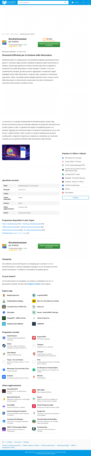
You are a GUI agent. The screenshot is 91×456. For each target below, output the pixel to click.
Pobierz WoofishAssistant (10, 224)
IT (84, 2)
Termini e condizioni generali (11, 445)
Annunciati (17, 442)
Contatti (9, 442)
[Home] (3, 34)
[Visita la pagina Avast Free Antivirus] (49, 39)
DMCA (73, 445)
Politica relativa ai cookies (31, 445)
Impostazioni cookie (8, 447)
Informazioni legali (63, 445)
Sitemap (26, 442)
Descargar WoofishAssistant (33, 230)
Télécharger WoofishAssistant (31, 224)
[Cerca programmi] (65, 2)
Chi (3, 442)
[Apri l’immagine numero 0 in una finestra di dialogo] (16, 152)
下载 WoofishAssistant (9, 227)
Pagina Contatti (34, 284)
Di (15, 44)
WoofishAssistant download (11, 230)
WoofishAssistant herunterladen (30, 227)
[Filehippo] (8, 2)
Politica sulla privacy (48, 445)
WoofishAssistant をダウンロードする (14, 233)
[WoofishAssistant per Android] (4, 42)
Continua (75, 197)
